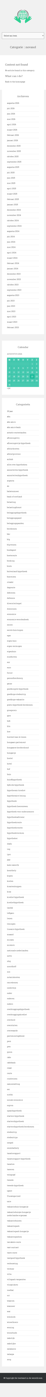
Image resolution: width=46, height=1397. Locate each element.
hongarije (11, 753)
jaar (8, 859)
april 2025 (11, 188)
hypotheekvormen (15, 833)
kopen (10, 876)
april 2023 (11, 316)
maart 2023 (12, 322)
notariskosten (13, 977)
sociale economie (15, 1100)
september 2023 (14, 290)
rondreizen (12, 1078)
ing (8, 849)
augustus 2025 (13, 167)
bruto (9, 566)
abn (8, 416)
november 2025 (14, 151)
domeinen (12, 609)
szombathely (13, 1148)
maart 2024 (12, 258)
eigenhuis (11, 651)
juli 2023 (11, 300)
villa (9, 1274)
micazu (10, 940)
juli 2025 (11, 172)
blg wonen (11, 544)
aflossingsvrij (13, 438)
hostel (10, 758)
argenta (10, 480)
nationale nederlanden (17, 950)
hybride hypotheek (15, 785)
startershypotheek (15, 1121)
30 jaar (10, 411)
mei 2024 (11, 247)
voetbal (10, 1290)
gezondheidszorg (15, 678)
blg (8, 539)
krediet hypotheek (15, 897)
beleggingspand (14, 518)
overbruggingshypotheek (18, 1009)
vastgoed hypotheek (16, 1258)
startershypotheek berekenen (20, 1126)
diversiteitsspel (14, 603)
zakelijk (11, 1338)
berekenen (12, 529)
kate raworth (13, 865)
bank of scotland (14, 496)
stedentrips (12, 1137)
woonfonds (12, 1333)
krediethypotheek (15, 902)
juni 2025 (11, 178)
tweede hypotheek (15, 1185)
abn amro (11, 422)
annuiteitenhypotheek (17, 475)
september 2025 (14, 162)
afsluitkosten (13, 448)
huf (8, 769)
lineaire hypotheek (16, 929)
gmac (9, 683)
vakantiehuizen (14, 1220)
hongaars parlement (16, 742)
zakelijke (11, 1343)
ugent (9, 1191)
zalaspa (10, 1354)
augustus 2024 (13, 231)
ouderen (10, 998)
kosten (10, 881)
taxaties (10, 1164)
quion (9, 1052)
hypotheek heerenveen (17, 806)
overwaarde (12, 1030)
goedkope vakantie (15, 699)
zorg (9, 1359)
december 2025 (14, 146)
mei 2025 (11, 183)
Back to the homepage (15, 81)
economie (11, 614)
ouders (10, 1004)
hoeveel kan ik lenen (16, 737)
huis (9, 774)
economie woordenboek (18, 619)
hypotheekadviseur (16, 817)
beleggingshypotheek (17, 512)
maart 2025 (12, 194)
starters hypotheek (15, 1116)
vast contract (13, 1247)
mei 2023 (11, 311)
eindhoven (12, 657)
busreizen (11, 576)
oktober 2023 (13, 284)
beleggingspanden (15, 523)
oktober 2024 (13, 220)
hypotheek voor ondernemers (20, 811)
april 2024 (11, 252)
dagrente (11, 587)
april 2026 (11, 124)
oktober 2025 (13, 156)
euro (9, 667)
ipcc (9, 854)
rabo (9, 1057)
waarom (11, 1301)
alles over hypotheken (17, 464)
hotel (9, 763)
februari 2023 (13, 327)
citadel (10, 582)
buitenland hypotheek (17, 571)
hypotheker (12, 838)
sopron (10, 1105)
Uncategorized (13, 1196)
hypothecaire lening (16, 795)
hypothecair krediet (16, 790)
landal (10, 908)
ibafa (9, 844)
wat (8, 1311)
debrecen (11, 593)
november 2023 (14, 279)
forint (10, 673)
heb (8, 721)
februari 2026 (13, 135)
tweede (10, 1180)
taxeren (10, 1169)
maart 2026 (12, 130)
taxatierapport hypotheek (19, 1159)
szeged (10, 1142)
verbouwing (12, 1263)
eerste (10, 625)
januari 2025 (12, 204)
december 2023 (14, 274)
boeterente (12, 555)
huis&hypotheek (14, 779)
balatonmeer (13, 491)
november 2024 (14, 215)
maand (10, 934)
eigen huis (11, 641)
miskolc (11, 945)
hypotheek (12, 801)
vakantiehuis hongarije (17, 1206)
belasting (11, 502)
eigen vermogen (14, 646)
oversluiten (12, 1025)
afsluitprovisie (14, 454)
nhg (9, 961)
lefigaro (10, 913)
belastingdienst (14, 507)
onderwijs (11, 988)
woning (10, 1327)
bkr (8, 534)
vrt (8, 1295)
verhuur (10, 1269)
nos (8, 972)
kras (9, 891)
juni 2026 (11, 113)
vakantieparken (14, 1237)
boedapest (11, 550)
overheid (11, 1020)
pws (9, 1046)
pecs (9, 1041)
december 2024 (14, 210)
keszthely (11, 870)
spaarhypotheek (14, 1110)
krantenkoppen (14, 886)
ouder (9, 993)
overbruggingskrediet (17, 1014)
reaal (9, 1068)
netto (9, 956)
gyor (9, 715)
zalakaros (11, 1349)
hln (8, 726)
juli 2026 (11, 108)
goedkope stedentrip (16, 694)
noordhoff (11, 966)
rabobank (11, 1062)
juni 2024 (11, 242)
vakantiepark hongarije (18, 1231)
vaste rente (12, 1252)
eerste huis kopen (15, 630)
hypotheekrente (14, 822)
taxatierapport (13, 1153)
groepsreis (12, 710)
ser (8, 1089)
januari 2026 (12, 140)
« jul (8, 388)
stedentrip (12, 1132)
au (8, 486)
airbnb (10, 459)
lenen (9, 918)
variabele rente (14, 1242)
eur (8, 662)
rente (9, 1073)
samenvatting (13, 1084)
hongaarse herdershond (18, 747)
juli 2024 (11, 236)
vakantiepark (13, 1226)
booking (10, 561)
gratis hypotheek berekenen (20, 705)
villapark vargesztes (16, 1279)
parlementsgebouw (16, 1036)
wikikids (11, 1317)
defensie (11, 598)
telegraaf (11, 1174)
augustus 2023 (13, 295)
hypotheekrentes (15, 827)
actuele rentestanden (16, 432)
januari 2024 (12, 268)
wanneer (11, 1306)
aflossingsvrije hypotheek (19, 443)
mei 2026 (11, 119)
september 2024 (14, 226)
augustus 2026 (13, 103)
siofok (10, 1094)
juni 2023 (11, 306)
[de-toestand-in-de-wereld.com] (23, 15)
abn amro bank (14, 427)
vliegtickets (12, 1284)
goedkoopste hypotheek (17, 689)
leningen (11, 924)
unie (9, 1201)
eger (9, 635)
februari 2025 (13, 199)
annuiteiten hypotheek (17, 470)
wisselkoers (12, 1322)
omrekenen (12, 982)
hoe (8, 731)
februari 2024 (13, 263)
